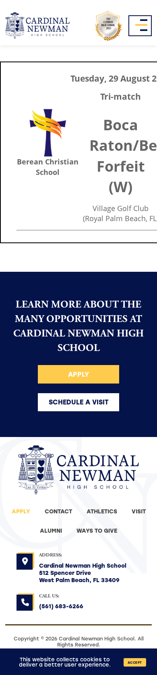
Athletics (102, 511)
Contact (58, 511)
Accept (135, 662)
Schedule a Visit (79, 402)
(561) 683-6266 (61, 606)
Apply (78, 374)
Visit (139, 511)
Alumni (51, 530)
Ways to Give (96, 530)
